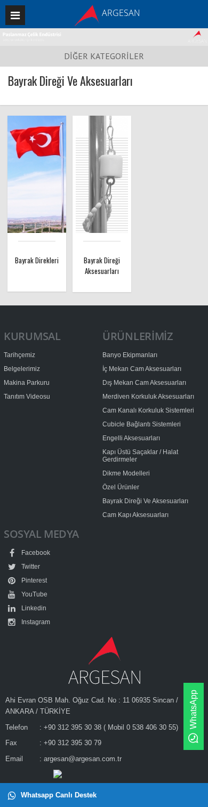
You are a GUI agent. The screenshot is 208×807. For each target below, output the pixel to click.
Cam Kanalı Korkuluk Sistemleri (148, 410)
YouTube (33, 594)
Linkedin (33, 608)
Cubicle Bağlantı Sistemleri (141, 424)
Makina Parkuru (27, 382)
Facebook (35, 552)
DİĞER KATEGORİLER (104, 56)
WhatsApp (193, 709)
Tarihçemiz (19, 355)
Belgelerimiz (22, 369)
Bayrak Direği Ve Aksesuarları (145, 501)
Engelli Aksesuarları (131, 438)
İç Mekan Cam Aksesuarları (141, 369)
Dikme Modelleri (126, 473)
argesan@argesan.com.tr (83, 759)
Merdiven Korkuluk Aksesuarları (148, 396)
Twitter (30, 566)
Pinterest (33, 580)
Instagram (35, 622)
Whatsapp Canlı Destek (58, 795)
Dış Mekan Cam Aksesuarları (144, 382)
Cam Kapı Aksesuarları (135, 515)
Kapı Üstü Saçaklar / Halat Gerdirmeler (140, 455)
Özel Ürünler (120, 487)
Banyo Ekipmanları (129, 355)
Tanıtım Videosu (27, 396)
